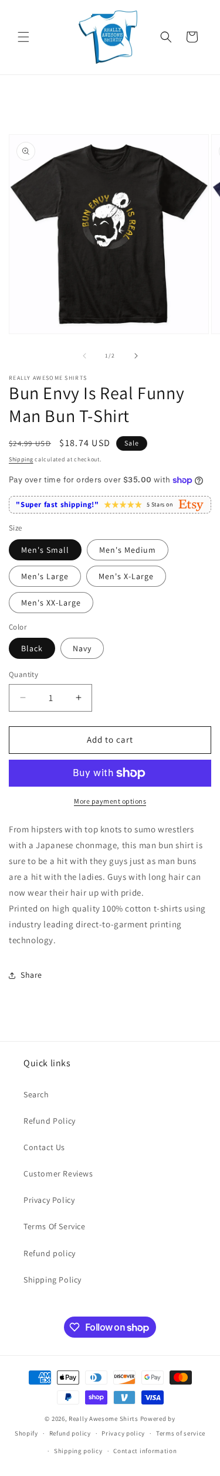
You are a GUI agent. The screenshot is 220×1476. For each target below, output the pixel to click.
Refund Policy (49, 1120)
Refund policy (49, 1253)
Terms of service (180, 1433)
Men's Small (45, 550)
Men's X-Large (126, 576)
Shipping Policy (52, 1279)
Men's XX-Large (51, 602)
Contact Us (44, 1147)
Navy (82, 648)
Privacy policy (123, 1433)
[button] (23, 37)
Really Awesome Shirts (103, 1418)
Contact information (145, 1451)
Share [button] (31, 975)
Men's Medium (127, 550)
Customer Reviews (58, 1173)
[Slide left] (84, 356)
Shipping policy (78, 1451)
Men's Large (45, 576)
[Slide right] (136, 356)
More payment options (110, 801)
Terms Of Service (54, 1226)
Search (36, 1094)
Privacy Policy (49, 1200)
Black (32, 648)
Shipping (21, 459)
